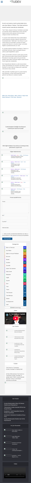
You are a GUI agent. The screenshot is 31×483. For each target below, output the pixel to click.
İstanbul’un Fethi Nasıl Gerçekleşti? (16, 443)
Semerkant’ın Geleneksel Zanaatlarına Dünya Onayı (16, 178)
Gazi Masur (11, 95)
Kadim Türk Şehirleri (15, 175)
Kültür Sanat (15, 18)
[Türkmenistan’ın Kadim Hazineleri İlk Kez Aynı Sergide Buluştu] (10, 338)
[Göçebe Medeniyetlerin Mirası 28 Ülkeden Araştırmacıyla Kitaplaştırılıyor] (10, 332)
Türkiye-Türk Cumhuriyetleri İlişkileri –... (17, 449)
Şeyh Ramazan (6, 97)
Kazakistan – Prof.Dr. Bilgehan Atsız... (16, 456)
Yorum (3, 201)
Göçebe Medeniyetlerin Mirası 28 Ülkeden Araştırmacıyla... (17, 157)
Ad (3, 215)
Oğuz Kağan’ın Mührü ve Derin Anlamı (17, 430)
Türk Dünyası (25, 155)
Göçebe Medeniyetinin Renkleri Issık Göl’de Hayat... (16, 185)
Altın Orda (5, 95)
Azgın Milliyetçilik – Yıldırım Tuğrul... (16, 437)
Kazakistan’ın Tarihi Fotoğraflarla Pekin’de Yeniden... (15, 172)
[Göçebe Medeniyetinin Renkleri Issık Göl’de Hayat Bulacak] (10, 357)
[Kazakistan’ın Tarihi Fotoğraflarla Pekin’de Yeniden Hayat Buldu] (10, 344)
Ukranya (19, 97)
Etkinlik (12, 161)
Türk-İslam (13, 97)
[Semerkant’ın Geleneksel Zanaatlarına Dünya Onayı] (10, 351)
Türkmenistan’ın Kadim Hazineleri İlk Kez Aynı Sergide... (15, 165)
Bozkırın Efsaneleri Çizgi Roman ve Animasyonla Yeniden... (15, 193)
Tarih (21, 155)
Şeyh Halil (25, 95)
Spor (18, 155)
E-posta (4, 221)
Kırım (16, 95)
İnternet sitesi (5, 227)
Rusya (20, 95)
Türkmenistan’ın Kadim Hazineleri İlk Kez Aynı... (19, 337)
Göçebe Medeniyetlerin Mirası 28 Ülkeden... (19, 331)
